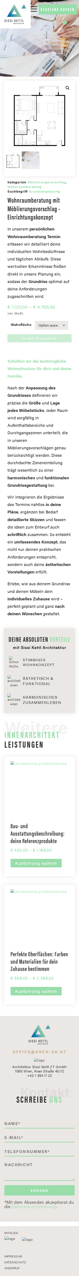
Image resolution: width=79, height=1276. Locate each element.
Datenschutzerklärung (34, 1206)
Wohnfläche (21, 324)
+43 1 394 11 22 (39, 1075)
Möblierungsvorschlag (46, 182)
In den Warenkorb (39, 338)
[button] (68, 88)
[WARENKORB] (65, 22)
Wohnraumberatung (24, 186)
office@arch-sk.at (39, 1051)
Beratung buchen (58, 9)
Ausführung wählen (36, 863)
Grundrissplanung (44, 191)
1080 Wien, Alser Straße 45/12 (39, 1071)
